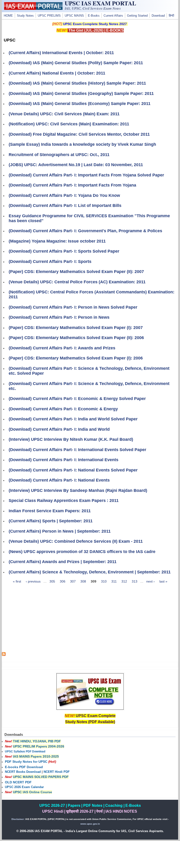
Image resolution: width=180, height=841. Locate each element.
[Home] (33, 9)
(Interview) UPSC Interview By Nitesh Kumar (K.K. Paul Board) (71, 439)
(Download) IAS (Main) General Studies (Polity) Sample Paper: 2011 (76, 62)
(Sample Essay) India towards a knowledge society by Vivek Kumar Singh (82, 144)
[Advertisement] (90, 619)
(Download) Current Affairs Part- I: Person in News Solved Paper (73, 307)
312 (124, 581)
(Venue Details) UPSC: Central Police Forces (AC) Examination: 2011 (77, 282)
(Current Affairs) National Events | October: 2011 (57, 73)
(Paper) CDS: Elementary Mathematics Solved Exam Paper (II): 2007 (76, 271)
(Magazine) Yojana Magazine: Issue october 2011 (57, 241)
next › (150, 581)
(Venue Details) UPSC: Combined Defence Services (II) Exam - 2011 (76, 541)
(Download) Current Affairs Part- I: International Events (63, 459)
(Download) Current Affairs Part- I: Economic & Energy (63, 409)
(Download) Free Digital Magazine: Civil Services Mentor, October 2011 (79, 134)
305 (52, 581)
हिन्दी (171, 15)
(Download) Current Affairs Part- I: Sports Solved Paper (64, 251)
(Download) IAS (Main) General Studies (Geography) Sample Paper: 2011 (81, 93)
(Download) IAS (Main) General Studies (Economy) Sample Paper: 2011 (79, 103)
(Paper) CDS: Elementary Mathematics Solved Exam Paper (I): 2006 (76, 358)
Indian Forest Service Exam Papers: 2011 (50, 510)
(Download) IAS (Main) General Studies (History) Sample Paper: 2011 (77, 83)
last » (163, 581)
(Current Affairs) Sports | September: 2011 (51, 521)
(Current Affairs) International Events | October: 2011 (61, 52)
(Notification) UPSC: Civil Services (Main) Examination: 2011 (69, 124)
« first (17, 581)
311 (114, 581)
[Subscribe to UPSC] (4, 655)
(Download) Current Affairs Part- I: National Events (59, 480)
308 (83, 581)
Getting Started (137, 15)
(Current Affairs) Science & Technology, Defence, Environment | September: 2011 (90, 572)
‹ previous (33, 581)
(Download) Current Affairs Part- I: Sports (50, 261)
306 (62, 581)
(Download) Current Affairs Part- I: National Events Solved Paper (73, 470)
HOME (8, 15)
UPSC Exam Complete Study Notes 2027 (95, 24)
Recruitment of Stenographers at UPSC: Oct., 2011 (59, 154)
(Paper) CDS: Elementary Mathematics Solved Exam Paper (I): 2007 (76, 327)
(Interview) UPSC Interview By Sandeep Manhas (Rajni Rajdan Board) (78, 490)
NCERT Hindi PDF (57, 772)
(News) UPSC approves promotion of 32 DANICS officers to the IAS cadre (82, 551)
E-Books (94, 15)
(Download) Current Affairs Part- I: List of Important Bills (65, 205)
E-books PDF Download (24, 767)
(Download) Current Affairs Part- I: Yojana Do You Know (64, 195)
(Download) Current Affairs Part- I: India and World (59, 429)
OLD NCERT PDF (18, 782)
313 (134, 581)
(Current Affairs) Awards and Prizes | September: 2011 (62, 561)
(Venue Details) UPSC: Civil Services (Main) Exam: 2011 (64, 114)
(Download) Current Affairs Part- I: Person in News (59, 317)
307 (73, 581)
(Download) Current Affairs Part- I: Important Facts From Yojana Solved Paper (86, 175)
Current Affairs (113, 15)
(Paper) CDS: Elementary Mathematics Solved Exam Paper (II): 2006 (76, 337)
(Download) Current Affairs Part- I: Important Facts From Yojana (72, 185)
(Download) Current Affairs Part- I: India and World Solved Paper (73, 419)
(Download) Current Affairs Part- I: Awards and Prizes (62, 348)
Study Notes (25, 15)
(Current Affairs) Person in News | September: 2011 (60, 531)
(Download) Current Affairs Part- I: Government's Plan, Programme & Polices (85, 230)
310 (104, 581)
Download (158, 15)
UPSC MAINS (74, 15)
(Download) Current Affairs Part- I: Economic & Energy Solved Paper (77, 398)
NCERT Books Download (23, 772)
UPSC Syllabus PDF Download (25, 751)
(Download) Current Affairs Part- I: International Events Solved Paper (77, 449)
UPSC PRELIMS (49, 15)
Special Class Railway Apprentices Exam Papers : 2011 (64, 500)
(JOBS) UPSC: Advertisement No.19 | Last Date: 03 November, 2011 (76, 164)
